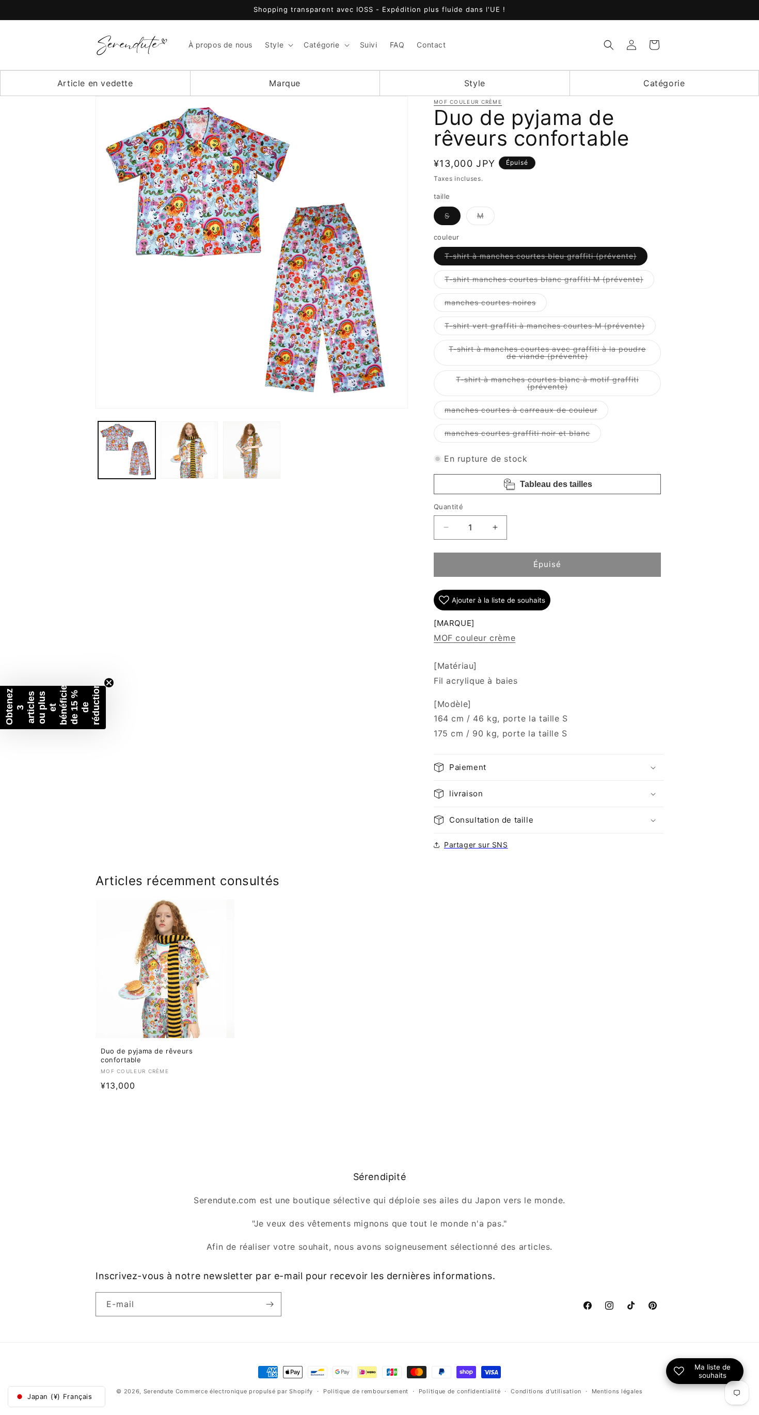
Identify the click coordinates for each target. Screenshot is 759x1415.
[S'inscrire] (269, 1304)
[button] (278, 45)
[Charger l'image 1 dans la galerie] (126, 450)
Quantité (448, 506)
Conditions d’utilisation (546, 1391)
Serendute (158, 1391)
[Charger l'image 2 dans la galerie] (189, 450)
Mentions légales (617, 1391)
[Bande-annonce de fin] (109, 683)
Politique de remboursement (365, 1391)
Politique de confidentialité (460, 1391)
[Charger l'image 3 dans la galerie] (251, 450)
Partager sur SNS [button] (476, 844)
